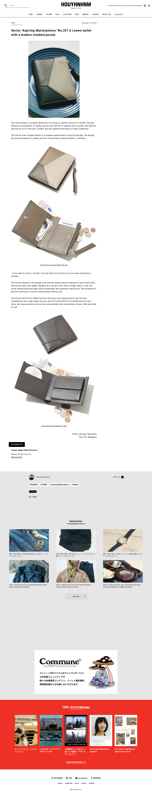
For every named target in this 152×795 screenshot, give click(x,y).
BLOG (57, 14)
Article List (116, 477)
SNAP (77, 14)
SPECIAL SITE (106, 14)
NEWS (31, 14)
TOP (29, 497)
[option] (26, 735)
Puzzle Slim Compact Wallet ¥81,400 (54, 265)
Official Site (16, 457)
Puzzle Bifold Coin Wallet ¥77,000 (53, 426)
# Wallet (75, 485)
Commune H (118, 14)
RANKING (85, 14)
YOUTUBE (95, 14)
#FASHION (33, 485)
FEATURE (39, 14)
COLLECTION (67, 14)
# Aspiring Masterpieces (59, 485)
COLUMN (49, 14)
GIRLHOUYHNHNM (76, 762)
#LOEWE (43, 485)
